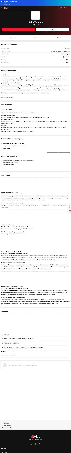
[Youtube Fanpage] (39, 444)
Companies (6, 423)
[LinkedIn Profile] (32, 444)
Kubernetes (15, 112)
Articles (59, 37)
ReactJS (9, 112)
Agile (21, 112)
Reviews (36, 37)
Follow (52, 29)
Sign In (68, 7)
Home (3, 422)
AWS (25, 112)
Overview (12, 37)
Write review (18, 29)
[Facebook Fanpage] (36, 444)
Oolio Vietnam (7, 425)
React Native (31, 112)
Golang (3, 112)
